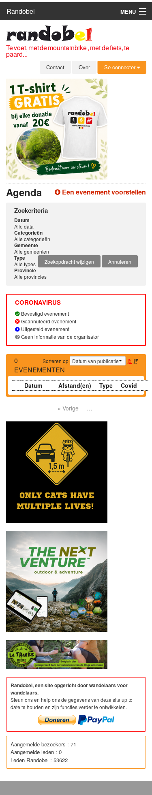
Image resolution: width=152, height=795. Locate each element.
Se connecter (120, 67)
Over (84, 67)
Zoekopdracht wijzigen (69, 261)
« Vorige (68, 408)
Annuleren (119, 261)
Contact (55, 67)
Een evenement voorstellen (103, 192)
